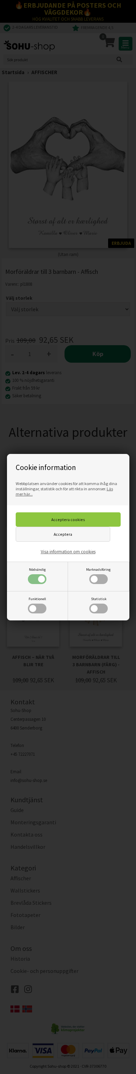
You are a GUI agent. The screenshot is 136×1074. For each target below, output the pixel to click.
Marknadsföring (98, 569)
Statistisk (98, 599)
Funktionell (37, 599)
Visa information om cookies (68, 552)
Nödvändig (37, 569)
